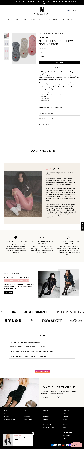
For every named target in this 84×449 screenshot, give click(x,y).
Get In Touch (46, 414)
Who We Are (7, 414)
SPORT (64, 427)
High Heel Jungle (43, 37)
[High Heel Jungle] (42, 11)
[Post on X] (41, 124)
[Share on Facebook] (40, 124)
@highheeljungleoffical (42, 371)
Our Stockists (46, 422)
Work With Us (46, 416)
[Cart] (79, 11)
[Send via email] (46, 124)
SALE (64, 438)
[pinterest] (7, 3)
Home (40, 33)
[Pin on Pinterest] (44, 124)
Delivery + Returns (28, 416)
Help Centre (27, 414)
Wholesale (6, 416)
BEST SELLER (66, 435)
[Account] (73, 11)
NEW (64, 414)
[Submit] (58, 397)
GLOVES (65, 430)
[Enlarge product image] (24, 48)
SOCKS (65, 419)
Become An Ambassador (49, 427)
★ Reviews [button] (82, 226)
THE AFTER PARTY (67, 433)
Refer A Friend (47, 424)
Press (5, 422)
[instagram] (4, 3)
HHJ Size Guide (28, 419)
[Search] (5, 11)
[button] (48, 124)
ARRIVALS (65, 416)
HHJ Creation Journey (9, 419)
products (45, 33)
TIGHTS (65, 422)
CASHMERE (66, 424)
